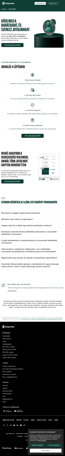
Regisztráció (53, 3)
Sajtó (33, 420)
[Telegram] (10, 425)
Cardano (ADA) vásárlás (9, 357)
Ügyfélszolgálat (12, 291)
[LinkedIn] (17, 425)
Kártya (4, 401)
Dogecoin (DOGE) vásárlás (10, 355)
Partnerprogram (7, 393)
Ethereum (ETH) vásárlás (9, 349)
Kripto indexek (7, 338)
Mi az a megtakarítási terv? (10, 377)
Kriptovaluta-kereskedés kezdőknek (13, 369)
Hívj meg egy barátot (12, 45)
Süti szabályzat (42, 440)
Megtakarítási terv (8, 399)
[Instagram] (24, 425)
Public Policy (41, 420)
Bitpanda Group (8, 420)
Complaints (20, 436)
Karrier (26, 420)
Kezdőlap (3, 9)
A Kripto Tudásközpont (9, 366)
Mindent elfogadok (37, 445)
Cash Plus (5, 385)
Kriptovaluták (6, 336)
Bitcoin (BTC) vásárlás (9, 347)
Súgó (56, 420)
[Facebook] (4, 425)
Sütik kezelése (45, 450)
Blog (50, 420)
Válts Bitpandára (7, 344)
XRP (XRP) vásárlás (8, 352)
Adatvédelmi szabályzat (22, 433)
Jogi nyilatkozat (10, 433)
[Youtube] (20, 425)
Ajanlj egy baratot (7, 391)
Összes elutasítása (54, 445)
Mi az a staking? (7, 371)
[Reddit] (14, 425)
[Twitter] (7, 425)
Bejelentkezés (40, 3)
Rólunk (18, 420)
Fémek (4, 341)
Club (4, 396)
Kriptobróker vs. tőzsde (9, 374)
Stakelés (5, 388)
